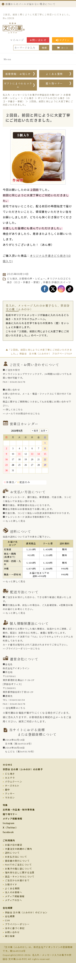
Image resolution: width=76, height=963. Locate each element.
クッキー (10, 794)
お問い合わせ (38, 40)
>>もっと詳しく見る (14, 521)
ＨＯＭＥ (8, 765)
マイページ (17, 40)
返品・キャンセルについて (19, 877)
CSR (7, 920)
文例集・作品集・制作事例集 (19, 810)
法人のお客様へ (13, 892)
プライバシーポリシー (17, 924)
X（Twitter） (10, 828)
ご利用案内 (9, 840)
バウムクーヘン (13, 782)
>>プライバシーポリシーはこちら (21, 649)
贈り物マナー (54, 83)
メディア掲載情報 (12, 819)
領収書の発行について (17, 861)
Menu (7, 59)
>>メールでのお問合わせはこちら (21, 414)
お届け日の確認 (13, 845)
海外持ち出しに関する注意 (19, 873)
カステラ (10, 778)
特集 (5, 805)
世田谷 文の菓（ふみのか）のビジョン (26, 912)
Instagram (9, 823)
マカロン (10, 798)
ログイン (64, 40)
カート (64, 47)
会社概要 (8, 908)
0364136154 (17, 700)
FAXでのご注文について (18, 865)
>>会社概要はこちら (14, 708)
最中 (7, 790)
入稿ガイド (11, 884)
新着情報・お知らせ (18, 74)
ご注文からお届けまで (17, 880)
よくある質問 (54, 74)
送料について (12, 853)
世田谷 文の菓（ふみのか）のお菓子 (23, 769)
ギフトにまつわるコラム (18, 85)
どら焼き (12, 279)
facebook (8, 832)
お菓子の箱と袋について (18, 869)
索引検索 (10, 936)
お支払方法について (16, 857)
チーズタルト (12, 786)
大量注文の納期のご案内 (18, 849)
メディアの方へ (13, 900)
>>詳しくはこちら (13, 410)
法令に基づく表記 (15, 928)
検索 (44, 47)
